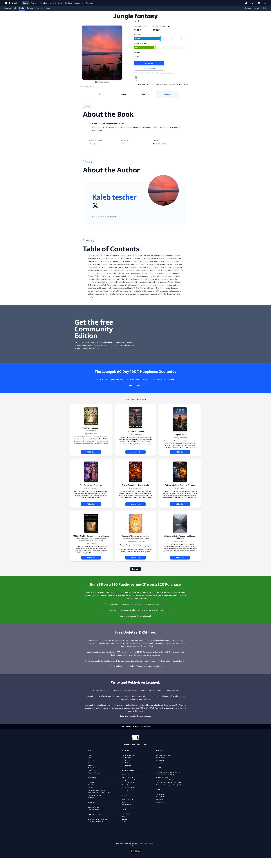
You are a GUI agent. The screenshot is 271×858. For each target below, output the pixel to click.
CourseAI (91, 782)
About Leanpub (127, 814)
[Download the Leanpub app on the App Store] (135, 851)
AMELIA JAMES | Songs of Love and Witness (91, 536)
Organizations (56, 3)
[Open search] (246, 3)
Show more (135, 569)
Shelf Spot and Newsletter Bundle (99, 792)
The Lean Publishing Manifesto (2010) (169, 785)
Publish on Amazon (94, 795)
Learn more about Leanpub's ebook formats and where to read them (135, 666)
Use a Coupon (93, 770)
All (15, 8)
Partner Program (128, 799)
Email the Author (159, 144)
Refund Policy (160, 802)
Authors (34, 3)
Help (265, 8)
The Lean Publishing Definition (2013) (168, 782)
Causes (124, 802)
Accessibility (126, 804)
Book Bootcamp (93, 809)
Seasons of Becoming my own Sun (135, 536)
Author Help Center (128, 777)
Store (25, 3)
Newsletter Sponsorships (97, 790)
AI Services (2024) (162, 777)
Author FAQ (126, 775)
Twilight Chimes (180, 435)
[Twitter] (95, 206)
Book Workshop (93, 807)
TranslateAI (92, 797)
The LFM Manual (127, 785)
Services (68, 3)
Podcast (248, 8)
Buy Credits (160, 758)
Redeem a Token (94, 773)
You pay (137, 53)
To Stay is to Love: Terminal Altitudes (180, 485)
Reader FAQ (160, 760)
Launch (257, 8)
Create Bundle (127, 760)
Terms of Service (162, 794)
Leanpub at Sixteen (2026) (165, 775)
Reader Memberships (163, 755)
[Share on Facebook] (94, 144)
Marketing (79, 3)
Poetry (123, 143)
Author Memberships (129, 755)
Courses (39, 8)
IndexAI (90, 787)
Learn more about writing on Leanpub (135, 616)
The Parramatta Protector (91, 485)
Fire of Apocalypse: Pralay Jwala (135, 485)
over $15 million (130, 610)
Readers (43, 3)
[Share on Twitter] (90, 144)
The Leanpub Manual (129, 782)
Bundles (30, 8)
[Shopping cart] (258, 3)
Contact (124, 819)
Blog (123, 816)
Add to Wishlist (149, 68)
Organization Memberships (97, 819)
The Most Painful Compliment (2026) (168, 772)
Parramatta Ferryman (135, 431)
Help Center (160, 763)
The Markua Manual (129, 787)
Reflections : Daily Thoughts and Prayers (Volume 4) (180, 537)
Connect (89, 3)
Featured (7, 8)
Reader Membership (166, 73)
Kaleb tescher (103, 82)
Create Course (127, 763)
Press (124, 821)
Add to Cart (149, 63)
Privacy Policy (161, 799)
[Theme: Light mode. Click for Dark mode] (252, 3)
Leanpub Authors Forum (130, 780)
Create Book (126, 758)
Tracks (48, 8)
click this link (129, 345)
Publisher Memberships (96, 821)
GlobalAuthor (92, 785)
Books (21, 8)
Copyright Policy (161, 797)
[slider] (160, 38)
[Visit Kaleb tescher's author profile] (163, 190)
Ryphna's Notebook (91, 428)
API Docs (125, 790)
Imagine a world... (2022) (164, 780)
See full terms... (135, 385)
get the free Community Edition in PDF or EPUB (101, 342)
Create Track (126, 765)
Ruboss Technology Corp (146, 843)
